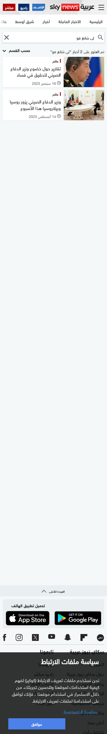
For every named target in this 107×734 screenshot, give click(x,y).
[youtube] (51, 637)
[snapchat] (67, 637)
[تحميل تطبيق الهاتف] (53, 618)
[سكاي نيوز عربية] (72, 7)
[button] (6, 37)
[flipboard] (83, 637)
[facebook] (4, 637)
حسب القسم (19, 49)
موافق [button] (36, 723)
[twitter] (35, 637)
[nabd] (100, 637)
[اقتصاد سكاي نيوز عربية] (38, 7)
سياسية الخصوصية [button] (81, 711)
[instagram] (19, 637)
